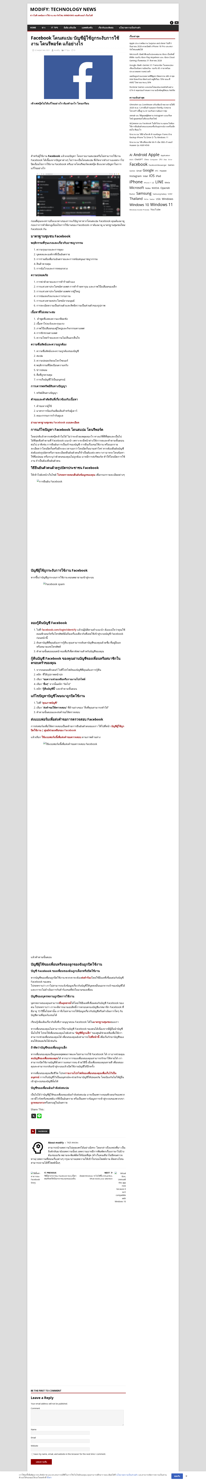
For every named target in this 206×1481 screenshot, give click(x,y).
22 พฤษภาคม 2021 (42, 50)
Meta (167, 182)
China (146, 159)
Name (33, 1429)
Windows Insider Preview (139, 210)
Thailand (136, 198)
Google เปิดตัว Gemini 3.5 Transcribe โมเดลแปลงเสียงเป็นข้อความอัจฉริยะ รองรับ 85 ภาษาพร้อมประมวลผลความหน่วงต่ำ (151, 68)
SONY (170, 194)
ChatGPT (139, 159)
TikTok (146, 199)
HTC (156, 171)
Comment (35, 1408)
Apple (153, 154)
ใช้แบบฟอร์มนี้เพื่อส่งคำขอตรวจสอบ (61, 737)
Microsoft (136, 187)
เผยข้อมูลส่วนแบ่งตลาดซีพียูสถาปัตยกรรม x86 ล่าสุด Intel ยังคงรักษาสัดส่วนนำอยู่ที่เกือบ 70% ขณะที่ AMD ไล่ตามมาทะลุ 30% (151, 79)
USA (158, 199)
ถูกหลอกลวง (37, 1102)
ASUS (131, 160)
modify (57, 50)
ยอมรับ (177, 1476)
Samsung (143, 193)
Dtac (165, 160)
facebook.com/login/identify (59, 629)
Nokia (148, 188)
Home (33, 27)
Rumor (132, 194)
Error (170, 159)
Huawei (163, 170)
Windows (167, 199)
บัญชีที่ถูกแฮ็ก (83, 1032)
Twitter (152, 199)
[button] (78, 976)
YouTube (155, 209)
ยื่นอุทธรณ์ (65, 1003)
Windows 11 (161, 204)
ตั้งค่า (49, 1477)
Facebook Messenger (158, 165)
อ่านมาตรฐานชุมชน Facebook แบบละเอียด (55, 422)
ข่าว (43, 27)
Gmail (139, 170)
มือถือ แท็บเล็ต (70, 27)
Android (140, 154)
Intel (145, 176)
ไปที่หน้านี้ (93, 1037)
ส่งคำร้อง (86, 977)
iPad (158, 176)
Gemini (132, 171)
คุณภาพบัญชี (49, 702)
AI (130, 155)
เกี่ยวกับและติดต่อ (105, 27)
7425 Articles (72, 1142)
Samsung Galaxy (159, 194)
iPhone (136, 182)
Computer (154, 159)
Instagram (135, 176)
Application (165, 155)
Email (33, 1437)
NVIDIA (155, 188)
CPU (160, 159)
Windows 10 (139, 204)
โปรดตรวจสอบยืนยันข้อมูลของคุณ (76, 474)
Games (171, 165)
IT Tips (54, 27)
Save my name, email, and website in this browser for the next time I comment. (70, 1454)
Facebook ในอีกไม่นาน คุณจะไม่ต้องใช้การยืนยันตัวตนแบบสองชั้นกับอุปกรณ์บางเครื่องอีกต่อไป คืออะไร (152, 126)
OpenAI (165, 188)
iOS (152, 175)
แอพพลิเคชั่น (87, 27)
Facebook (42, 1131)
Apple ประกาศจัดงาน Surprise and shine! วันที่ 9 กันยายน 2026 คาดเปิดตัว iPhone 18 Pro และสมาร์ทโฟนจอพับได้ (151, 46)
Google (148, 170)
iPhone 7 (147, 183)
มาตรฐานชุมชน (102, 1022)
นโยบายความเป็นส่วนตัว (130, 27)
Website (34, 1445)
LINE (159, 181)
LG (153, 182)
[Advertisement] (78, 127)
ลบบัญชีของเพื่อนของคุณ (44, 1058)
